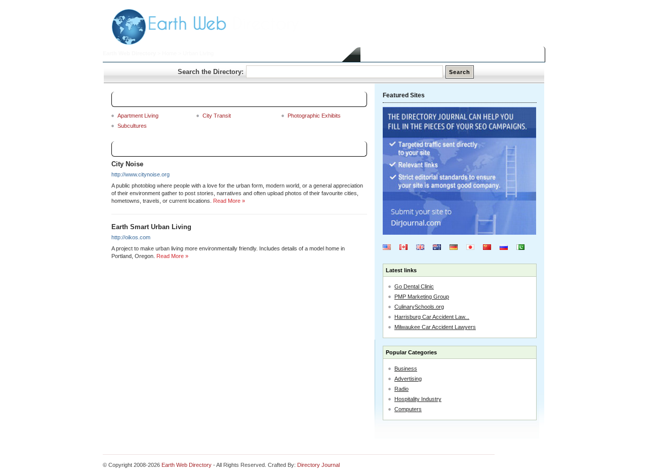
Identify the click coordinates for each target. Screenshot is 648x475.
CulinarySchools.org (419, 307)
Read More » (229, 201)
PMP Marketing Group (421, 297)
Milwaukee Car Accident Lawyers (435, 327)
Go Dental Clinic (414, 286)
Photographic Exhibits (314, 116)
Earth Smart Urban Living (151, 227)
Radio (401, 389)
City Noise (127, 164)
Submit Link (406, 54)
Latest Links (452, 54)
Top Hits (493, 54)
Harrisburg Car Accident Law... (431, 317)
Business (405, 369)
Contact (528, 54)
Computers (408, 409)
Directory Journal (318, 465)
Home (169, 53)
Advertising (408, 379)
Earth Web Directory (129, 53)
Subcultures (132, 126)
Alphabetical (344, 149)
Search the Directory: (211, 72)
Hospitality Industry (417, 399)
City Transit (216, 116)
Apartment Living (137, 116)
